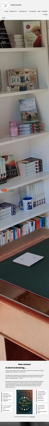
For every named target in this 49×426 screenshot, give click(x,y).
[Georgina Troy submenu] (27, 11)
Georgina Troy (23, 11)
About (4, 190)
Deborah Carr (13, 11)
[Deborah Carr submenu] (17, 11)
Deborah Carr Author (16, 5)
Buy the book (32, 416)
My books (11, 190)
